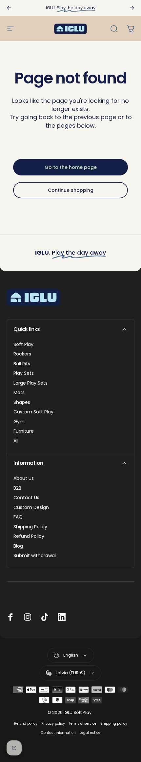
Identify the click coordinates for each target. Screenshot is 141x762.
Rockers (22, 354)
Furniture (23, 431)
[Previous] (9, 8)
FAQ (18, 517)
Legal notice (90, 732)
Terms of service (82, 723)
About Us (23, 478)
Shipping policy (113, 723)
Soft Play (23, 345)
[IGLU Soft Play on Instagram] (27, 617)
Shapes (21, 403)
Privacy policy (53, 723)
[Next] (132, 8)
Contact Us (26, 498)
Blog (18, 546)
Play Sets (23, 373)
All (15, 441)
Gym (19, 422)
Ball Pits (21, 364)
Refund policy (25, 723)
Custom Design (31, 508)
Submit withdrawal (34, 556)
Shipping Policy (30, 527)
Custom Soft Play (33, 412)
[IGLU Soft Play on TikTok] (45, 617)
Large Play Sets (30, 383)
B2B (17, 488)
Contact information (58, 732)
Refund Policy (28, 536)
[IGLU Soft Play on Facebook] (10, 617)
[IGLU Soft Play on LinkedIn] (62, 617)
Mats (19, 393)
